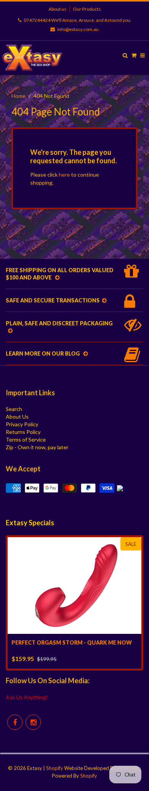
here (64, 174)
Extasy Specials (30, 522)
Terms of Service (26, 439)
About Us (17, 416)
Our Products (87, 9)
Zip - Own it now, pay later (37, 447)
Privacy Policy (22, 424)
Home (18, 96)
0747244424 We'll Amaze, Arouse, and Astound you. (77, 20)
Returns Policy (23, 432)
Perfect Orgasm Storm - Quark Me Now (71, 642)
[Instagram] (33, 722)
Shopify (54, 768)
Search (14, 409)
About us (57, 9)
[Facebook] (15, 722)
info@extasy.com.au (78, 29)
